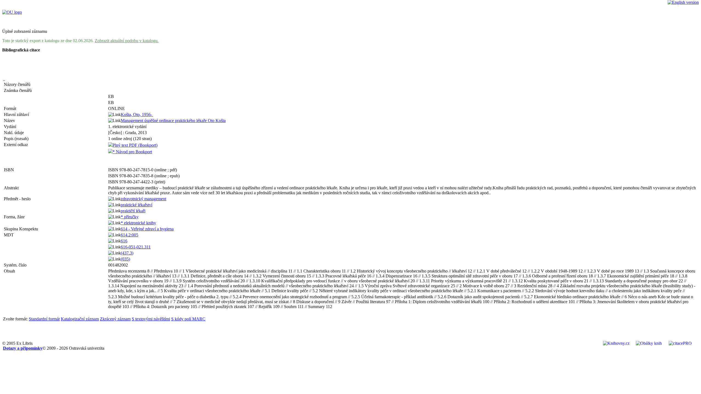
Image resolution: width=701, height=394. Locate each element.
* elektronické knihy (138, 223)
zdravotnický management (143, 198)
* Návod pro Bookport (132, 151)
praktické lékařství (136, 204)
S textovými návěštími (151, 319)
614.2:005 (129, 235)
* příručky (130, 217)
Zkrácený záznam (115, 319)
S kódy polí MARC (188, 319)
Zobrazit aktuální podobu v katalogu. (127, 40)
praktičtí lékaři (133, 210)
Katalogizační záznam (80, 319)
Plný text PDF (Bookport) (135, 145)
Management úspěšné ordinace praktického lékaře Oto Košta (173, 120)
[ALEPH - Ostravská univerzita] (12, 12)
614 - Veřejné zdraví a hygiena (147, 229)
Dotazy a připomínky (22, 348)
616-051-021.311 (136, 247)
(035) (125, 259)
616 (124, 241)
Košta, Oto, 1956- (137, 114)
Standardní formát (44, 319)
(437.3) (127, 253)
